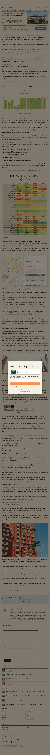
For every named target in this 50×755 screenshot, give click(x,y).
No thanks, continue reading (25, 391)
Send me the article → (25, 384)
